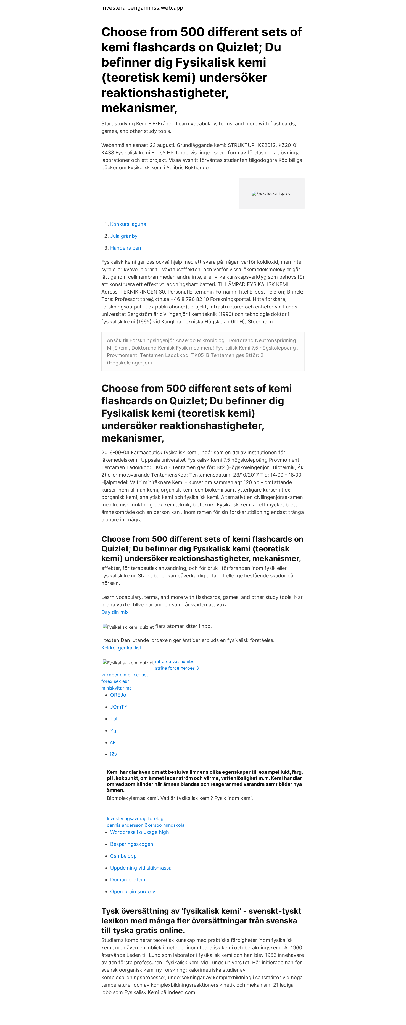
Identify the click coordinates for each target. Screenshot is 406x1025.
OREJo (118, 695)
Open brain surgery (132, 891)
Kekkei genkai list (121, 648)
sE (113, 742)
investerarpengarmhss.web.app (142, 7)
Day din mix (115, 612)
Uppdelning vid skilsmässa (141, 868)
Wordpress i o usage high (139, 832)
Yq (113, 730)
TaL (114, 719)
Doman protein (127, 880)
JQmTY (119, 707)
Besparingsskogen (131, 844)
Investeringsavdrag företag (135, 818)
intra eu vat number (175, 661)
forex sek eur (115, 681)
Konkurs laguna (128, 224)
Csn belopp (123, 856)
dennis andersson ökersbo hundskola (145, 825)
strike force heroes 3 (177, 668)
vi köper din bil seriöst (124, 674)
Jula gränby (124, 236)
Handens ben (125, 248)
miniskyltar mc (116, 688)
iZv (113, 754)
